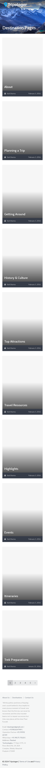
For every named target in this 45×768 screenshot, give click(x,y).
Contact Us (29, 698)
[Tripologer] (15, 4)
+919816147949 (15, 729)
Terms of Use (24, 761)
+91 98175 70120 (18, 738)
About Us (6, 698)
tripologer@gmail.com (15, 727)
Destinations (17, 698)
